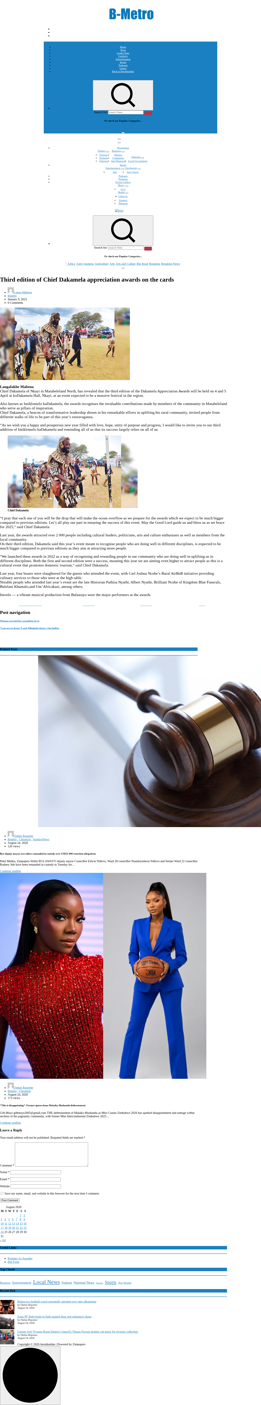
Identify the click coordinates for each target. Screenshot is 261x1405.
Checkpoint (131, 168)
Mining (118, 154)
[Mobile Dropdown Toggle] (107, 151)
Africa (71, 128)
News (123, 50)
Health (121, 192)
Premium (123, 179)
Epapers (123, 200)
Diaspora (123, 203)
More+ (121, 185)
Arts (112, 128)
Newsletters (123, 147)
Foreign (104, 154)
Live (123, 189)
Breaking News (170, 128)
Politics (102, 150)
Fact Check (133, 172)
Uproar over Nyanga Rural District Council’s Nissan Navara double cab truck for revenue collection (77, 1331)
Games (123, 68)
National (135, 157)
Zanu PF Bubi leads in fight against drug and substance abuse (54, 1316)
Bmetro (12, 295)
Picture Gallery (123, 182)
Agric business (85, 128)
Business (116, 150)
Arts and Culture (126, 128)
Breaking (154, 128)
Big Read (142, 128)
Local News (46, 1282)
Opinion (103, 161)
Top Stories (124, 1282)
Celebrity (123, 56)
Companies (118, 158)
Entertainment (123, 59)
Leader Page (123, 53)
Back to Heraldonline (123, 71)
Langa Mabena (23, 292)
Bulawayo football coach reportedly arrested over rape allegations (56, 1301)
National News (84, 1283)
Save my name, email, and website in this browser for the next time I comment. (52, 1193)
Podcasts (123, 65)
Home (123, 47)
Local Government (137, 161)
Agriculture (102, 128)
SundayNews (41, 839)
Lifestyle (123, 196)
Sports (123, 62)
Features (103, 158)
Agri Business (118, 161)
